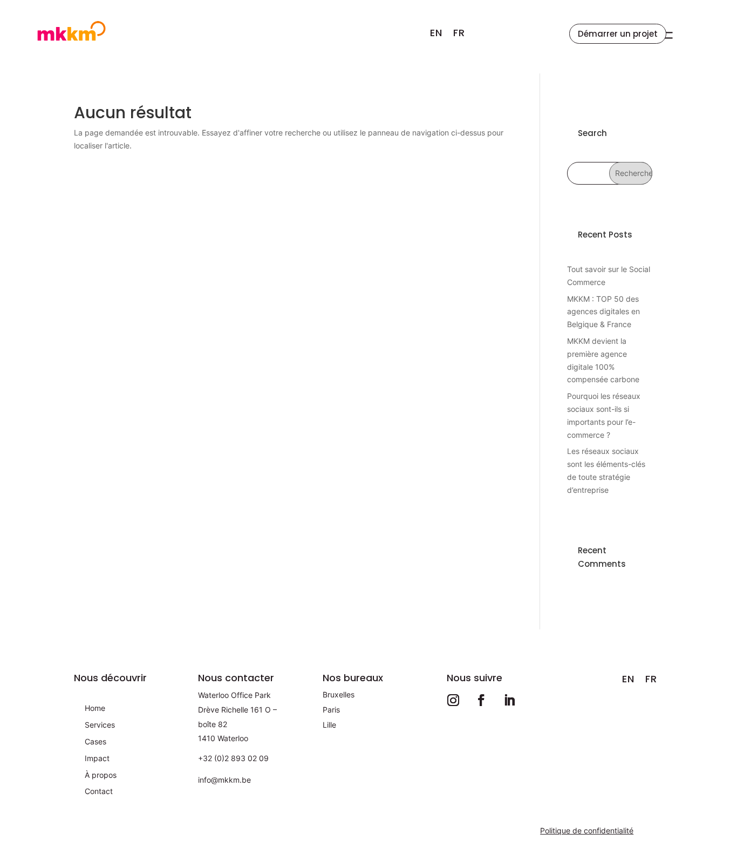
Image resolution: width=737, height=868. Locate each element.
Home (95, 708)
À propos (101, 774)
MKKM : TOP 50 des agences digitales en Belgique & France (603, 311)
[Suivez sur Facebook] (481, 700)
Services (100, 724)
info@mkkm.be (224, 779)
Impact (97, 758)
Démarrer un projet (618, 33)
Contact (99, 791)
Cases (95, 741)
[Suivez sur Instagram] (453, 700)
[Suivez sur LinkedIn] (509, 700)
